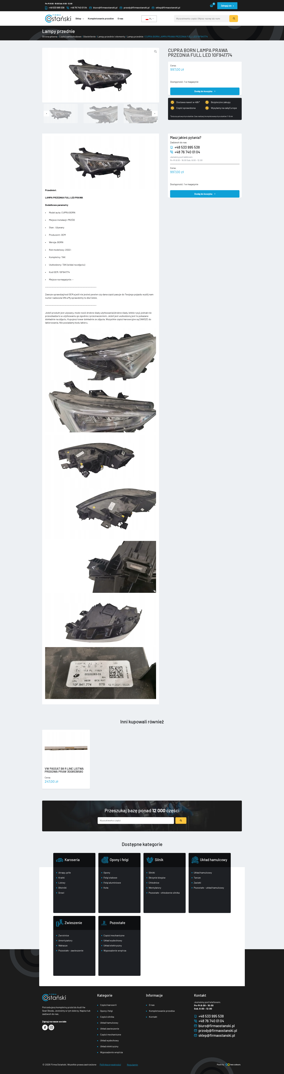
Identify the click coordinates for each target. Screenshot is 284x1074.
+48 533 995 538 (56, 7)
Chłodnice (154, 882)
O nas (152, 1004)
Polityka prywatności (110, 1064)
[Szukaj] (233, 18)
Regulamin (132, 1064)
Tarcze (197, 877)
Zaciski (197, 882)
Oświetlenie (89, 36)
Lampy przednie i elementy (111, 36)
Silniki (152, 872)
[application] (82, 18)
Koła (106, 887)
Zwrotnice (63, 935)
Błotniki (62, 887)
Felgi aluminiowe (112, 882)
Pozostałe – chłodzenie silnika (164, 892)
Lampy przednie (135, 36)
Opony (107, 872)
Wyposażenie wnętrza (115, 950)
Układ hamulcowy (213, 860)
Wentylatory (155, 887)
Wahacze (63, 945)
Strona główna (49, 36)
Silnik (159, 860)
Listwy (61, 882)
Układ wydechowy (113, 940)
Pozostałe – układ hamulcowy (209, 887)
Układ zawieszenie (109, 1028)
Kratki (61, 877)
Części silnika (107, 1016)
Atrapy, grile (64, 872)
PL (150, 18)
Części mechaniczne (114, 935)
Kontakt (153, 1016)
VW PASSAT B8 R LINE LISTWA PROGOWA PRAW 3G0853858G (64, 770)
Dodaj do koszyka (203, 91)
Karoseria (72, 860)
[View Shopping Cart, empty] (211, 5)
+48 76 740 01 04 (78, 7)
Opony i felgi (119, 860)
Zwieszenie (73, 923)
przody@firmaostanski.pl (137, 7)
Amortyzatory (65, 940)
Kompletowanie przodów (162, 1010)
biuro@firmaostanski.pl (105, 7)
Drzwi (61, 892)
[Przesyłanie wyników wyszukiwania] (180, 820)
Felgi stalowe (110, 877)
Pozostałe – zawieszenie (70, 950)
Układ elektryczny (113, 945)
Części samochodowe (70, 36)
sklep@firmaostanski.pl (168, 7)
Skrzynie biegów (157, 877)
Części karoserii (108, 1004)
